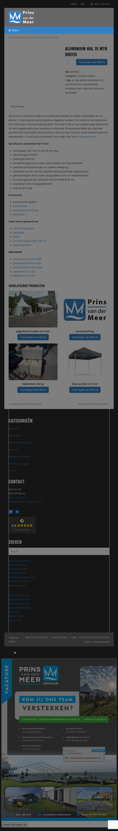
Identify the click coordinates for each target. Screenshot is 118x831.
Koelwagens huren (19, 595)
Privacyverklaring (59, 637)
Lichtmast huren (17, 573)
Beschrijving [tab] (17, 106)
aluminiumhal (90, 84)
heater (16, 236)
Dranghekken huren (20, 599)
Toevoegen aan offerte (92, 62)
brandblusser (20, 206)
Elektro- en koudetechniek (96, 641)
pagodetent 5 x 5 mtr (24, 275)
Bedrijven (14, 428)
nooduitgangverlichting (25, 210)
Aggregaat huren (18, 568)
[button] (14, 30)
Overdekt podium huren (22, 577)
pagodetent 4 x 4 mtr (24, 271)
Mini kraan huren (18, 564)
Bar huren (14, 612)
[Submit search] (106, 551)
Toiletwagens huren (20, 607)
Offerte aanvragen (19, 463)
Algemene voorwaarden (36, 637)
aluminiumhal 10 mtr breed (27, 267)
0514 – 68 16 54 (101, 4)
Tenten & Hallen (86, 76)
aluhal (83, 80)
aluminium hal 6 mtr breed (27, 259)
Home (11, 37)
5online (12, 641)
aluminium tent (73, 84)
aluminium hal (95, 80)
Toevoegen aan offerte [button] (33, 337)
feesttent (88, 88)
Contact (13, 470)
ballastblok (19, 214)
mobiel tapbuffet (22, 245)
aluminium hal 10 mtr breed (25, 404)
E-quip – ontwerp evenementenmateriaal (89, 637)
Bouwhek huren (17, 585)
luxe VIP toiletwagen (24, 228)
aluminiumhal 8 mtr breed (27, 263)
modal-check (7, 652)
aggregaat (18, 232)
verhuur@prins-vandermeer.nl (25, 501)
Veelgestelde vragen (20, 456)
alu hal (75, 80)
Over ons (13, 449)
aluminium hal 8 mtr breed (92, 404)
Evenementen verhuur (24, 37)
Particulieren (15, 435)
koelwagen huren (86, 136)
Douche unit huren (19, 581)
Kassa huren (15, 620)
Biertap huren (16, 616)
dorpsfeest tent (73, 88)
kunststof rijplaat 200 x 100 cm (29, 240)
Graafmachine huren (20, 560)
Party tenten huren (19, 603)
